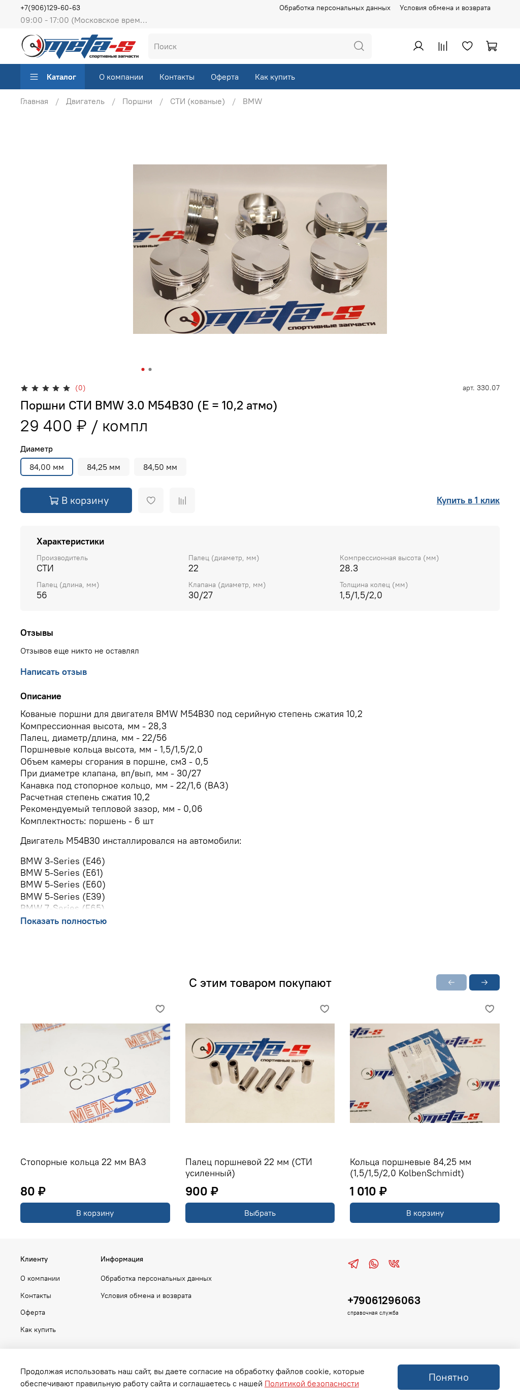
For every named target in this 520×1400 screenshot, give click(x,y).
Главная (34, 101)
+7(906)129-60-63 (50, 7)
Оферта (225, 77)
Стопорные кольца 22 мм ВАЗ (83, 1162)
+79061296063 (383, 1300)
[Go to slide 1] (143, 369)
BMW (253, 101)
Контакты (176, 77)
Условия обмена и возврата (445, 7)
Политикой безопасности (312, 1383)
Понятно (449, 1377)
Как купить (275, 77)
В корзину (95, 1213)
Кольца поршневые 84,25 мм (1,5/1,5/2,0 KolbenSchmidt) (410, 1167)
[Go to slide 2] (150, 369)
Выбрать (260, 1213)
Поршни (137, 101)
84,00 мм (46, 467)
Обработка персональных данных (335, 7)
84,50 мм (160, 467)
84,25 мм (103, 467)
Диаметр (36, 449)
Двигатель (85, 101)
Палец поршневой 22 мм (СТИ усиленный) (248, 1167)
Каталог (61, 77)
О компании (121, 77)
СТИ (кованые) (197, 101)
